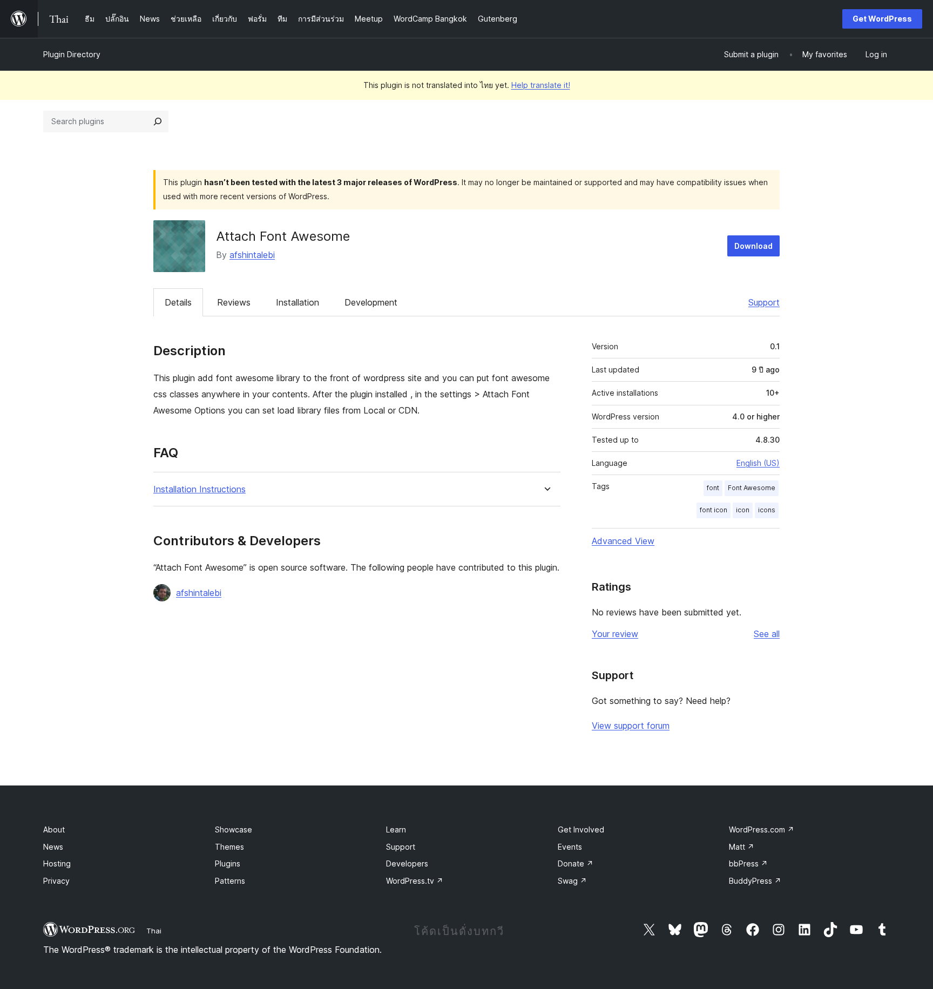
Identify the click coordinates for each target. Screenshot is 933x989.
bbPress (748, 863)
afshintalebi (252, 254)
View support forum (631, 725)
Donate (575, 863)
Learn (396, 829)
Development (370, 302)
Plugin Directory (71, 54)
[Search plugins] (157, 121)
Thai (153, 930)
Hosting (57, 863)
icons (766, 510)
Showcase (233, 829)
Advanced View (623, 541)
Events (570, 846)
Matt (741, 846)
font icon (713, 510)
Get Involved (581, 829)
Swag (572, 880)
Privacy (56, 880)
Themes (229, 846)
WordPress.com (761, 829)
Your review (615, 633)
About (54, 829)
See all (767, 633)
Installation (297, 302)
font (713, 488)
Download (753, 245)
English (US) (758, 463)
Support (764, 302)
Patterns (230, 880)
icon (742, 510)
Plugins (227, 863)
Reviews (234, 302)
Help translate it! (540, 85)
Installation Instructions (199, 489)
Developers (407, 863)
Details (178, 302)
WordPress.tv (414, 880)
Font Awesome (751, 488)
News (53, 846)
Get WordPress (882, 18)
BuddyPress (755, 880)
